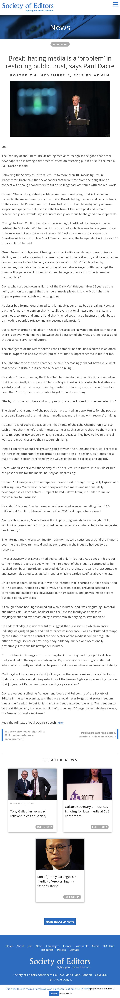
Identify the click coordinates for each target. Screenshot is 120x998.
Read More (65, 993)
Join (30, 946)
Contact (74, 949)
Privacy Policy (82, 988)
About (20, 946)
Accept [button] (54, 993)
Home (9, 946)
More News (60, 44)
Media (95, 946)
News (39, 946)
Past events (81, 946)
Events (67, 946)
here (60, 722)
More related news (60, 921)
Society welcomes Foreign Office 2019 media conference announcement (25, 735)
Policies (61, 949)
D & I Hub (108, 946)
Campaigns (52, 946)
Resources (47, 949)
